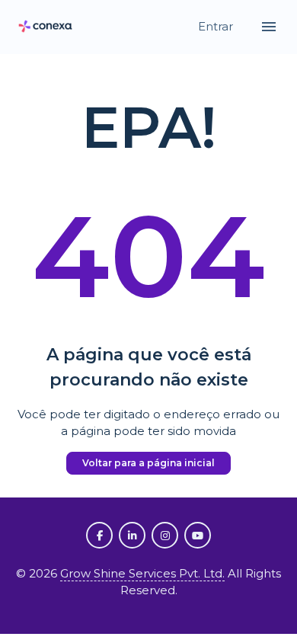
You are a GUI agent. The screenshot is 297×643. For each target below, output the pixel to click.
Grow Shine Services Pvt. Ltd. (142, 573)
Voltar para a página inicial (148, 463)
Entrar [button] (217, 26)
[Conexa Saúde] (45, 27)
